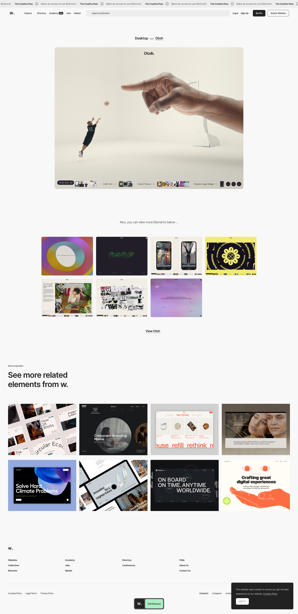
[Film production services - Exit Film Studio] (113, 429)
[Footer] (122, 256)
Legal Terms (31, 593)
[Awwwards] (12, 13)
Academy (56, 13)
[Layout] (176, 256)
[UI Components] (176, 298)
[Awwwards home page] (139, 603)
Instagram (217, 593)
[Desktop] (42, 429)
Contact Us (185, 570)
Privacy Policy (47, 593)
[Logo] (231, 256)
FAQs (182, 560)
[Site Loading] (67, 256)
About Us (184, 565)
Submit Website (278, 13)
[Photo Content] (67, 298)
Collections (13, 565)
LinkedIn (229, 593)
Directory (41, 13)
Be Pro (259, 13)
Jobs (68, 13)
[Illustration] (122, 298)
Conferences (128, 565)
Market (77, 13)
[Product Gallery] (185, 429)
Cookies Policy (15, 593)
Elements (12, 570)
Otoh (159, 38)
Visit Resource (154, 604)
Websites (12, 560)
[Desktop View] (42, 485)
